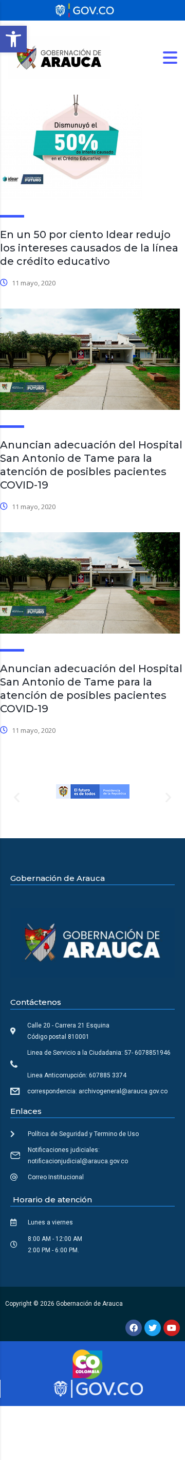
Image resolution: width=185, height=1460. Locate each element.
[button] (13, 39)
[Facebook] (133, 1328)
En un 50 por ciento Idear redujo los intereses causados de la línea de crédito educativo (89, 247)
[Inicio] (59, 56)
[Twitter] (152, 1328)
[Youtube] (171, 1328)
